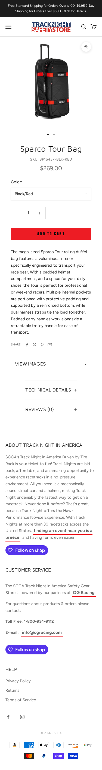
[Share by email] (50, 344)
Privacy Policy (18, 680)
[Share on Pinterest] (42, 344)
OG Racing (84, 592)
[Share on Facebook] (27, 344)
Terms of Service (20, 699)
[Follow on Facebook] (8, 717)
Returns (12, 690)
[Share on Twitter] (34, 344)
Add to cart (51, 234)
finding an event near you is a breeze (48, 534)
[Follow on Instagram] (22, 717)
